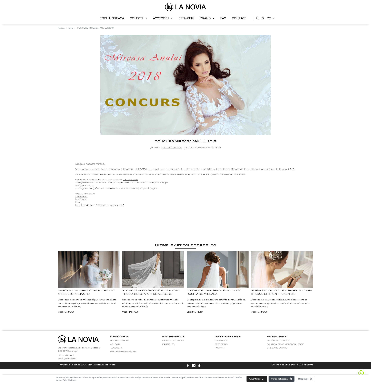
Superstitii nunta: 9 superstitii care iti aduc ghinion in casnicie (281, 292)
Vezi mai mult (66, 312)
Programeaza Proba (123, 351)
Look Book (221, 340)
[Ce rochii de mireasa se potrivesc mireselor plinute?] (89, 269)
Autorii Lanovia (172, 148)
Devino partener (173, 340)
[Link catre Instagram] (194, 365)
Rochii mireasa (112, 18)
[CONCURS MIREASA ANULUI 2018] (185, 7)
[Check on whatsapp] (361, 373)
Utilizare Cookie (277, 348)
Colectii (136, 18)
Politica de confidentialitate (285, 344)
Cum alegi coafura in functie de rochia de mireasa (213, 292)
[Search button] (257, 18)
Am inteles (255, 379)
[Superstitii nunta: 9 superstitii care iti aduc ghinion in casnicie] (282, 269)
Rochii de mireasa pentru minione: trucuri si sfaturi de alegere (150, 292)
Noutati (219, 348)
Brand (205, 18)
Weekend (81, 196)
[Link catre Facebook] (188, 365)
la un (78, 202)
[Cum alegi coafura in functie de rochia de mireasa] (218, 269)
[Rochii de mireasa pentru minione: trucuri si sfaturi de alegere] (153, 269)
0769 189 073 (65, 355)
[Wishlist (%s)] (262, 18)
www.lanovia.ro (84, 185)
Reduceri (186, 18)
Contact (239, 18)
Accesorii (161, 18)
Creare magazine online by (292, 365)
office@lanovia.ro (67, 358)
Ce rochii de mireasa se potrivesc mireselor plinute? (86, 292)
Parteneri (168, 344)
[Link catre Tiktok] (199, 365)
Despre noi (221, 344)
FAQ (223, 18)
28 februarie (130, 179)
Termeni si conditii (278, 340)
